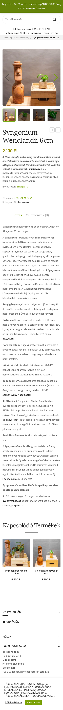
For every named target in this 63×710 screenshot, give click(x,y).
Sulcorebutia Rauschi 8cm (52, 130)
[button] (56, 77)
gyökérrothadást (12, 501)
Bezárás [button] (40, 8)
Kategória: (8, 202)
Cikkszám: (8, 198)
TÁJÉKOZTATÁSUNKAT (17, 695)
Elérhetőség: (9, 186)
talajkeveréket (10, 419)
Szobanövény (22, 38)
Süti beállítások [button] (13, 702)
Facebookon (35, 169)
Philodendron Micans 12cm (16, 572)
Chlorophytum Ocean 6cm (46, 572)
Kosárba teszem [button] (5, 565)
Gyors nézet (10, 565)
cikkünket (8, 338)
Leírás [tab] (17, 215)
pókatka (19, 505)
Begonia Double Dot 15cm (58, 130)
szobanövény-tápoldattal (17, 395)
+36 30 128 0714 (41, 29)
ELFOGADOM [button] (33, 702)
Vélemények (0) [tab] (37, 215)
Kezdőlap (8, 38)
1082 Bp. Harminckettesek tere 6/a (39, 33)
